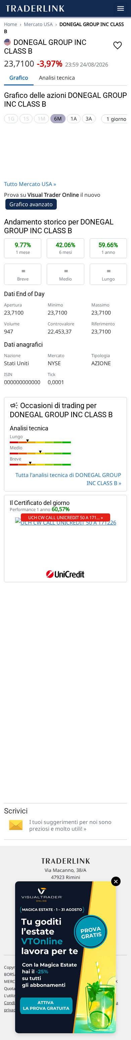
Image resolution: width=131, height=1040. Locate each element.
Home (10, 24)
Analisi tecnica (57, 77)
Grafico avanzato (31, 204)
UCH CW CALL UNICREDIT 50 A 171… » (65, 517)
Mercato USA (38, 24)
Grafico (18, 77)
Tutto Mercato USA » (30, 184)
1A (74, 118)
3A (89, 118)
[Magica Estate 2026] (65, 957)
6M (58, 118)
